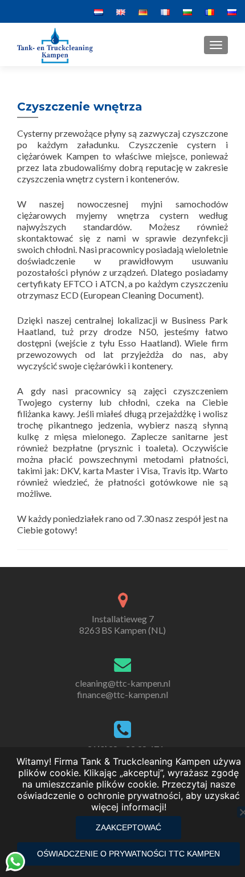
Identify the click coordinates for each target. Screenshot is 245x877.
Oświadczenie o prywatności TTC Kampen (128, 853)
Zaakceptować (128, 827)
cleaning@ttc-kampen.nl (122, 683)
